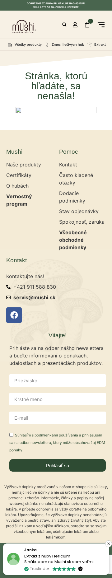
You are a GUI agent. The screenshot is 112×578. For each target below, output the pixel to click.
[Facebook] (14, 315)
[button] (64, 25)
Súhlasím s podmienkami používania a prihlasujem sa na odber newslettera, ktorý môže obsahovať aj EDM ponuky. (57, 442)
